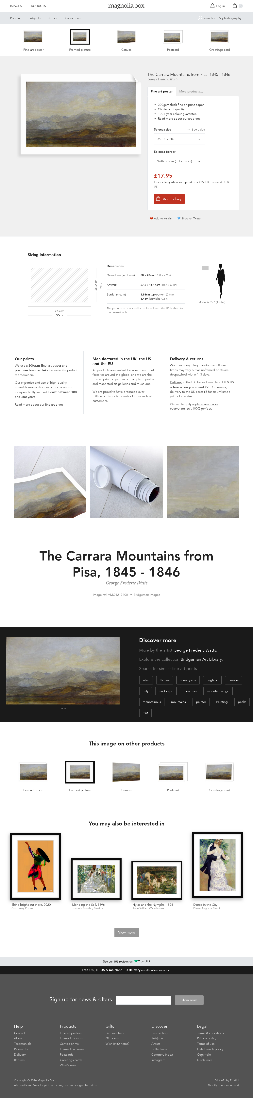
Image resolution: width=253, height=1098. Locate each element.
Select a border (164, 152)
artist (146, 680)
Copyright (204, 1055)
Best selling (159, 1033)
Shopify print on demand (223, 1085)
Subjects (34, 18)
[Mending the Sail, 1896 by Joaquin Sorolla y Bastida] (96, 879)
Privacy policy (206, 1038)
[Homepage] (126, 6)
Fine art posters (70, 1033)
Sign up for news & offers (80, 999)
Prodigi (234, 1080)
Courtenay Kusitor (22, 908)
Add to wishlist (163, 218)
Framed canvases (72, 1049)
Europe (233, 680)
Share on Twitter (191, 218)
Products (37, 6)
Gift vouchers (115, 1033)
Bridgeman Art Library (201, 659)
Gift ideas (112, 1038)
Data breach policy (210, 1049)
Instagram (158, 1060)
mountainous (152, 702)
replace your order (205, 404)
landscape (166, 691)
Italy (145, 691)
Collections (72, 18)
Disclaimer (204, 1060)
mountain (190, 691)
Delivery (176, 382)
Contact (19, 1033)
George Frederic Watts (162, 79)
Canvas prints (69, 1044)
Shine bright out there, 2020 (31, 905)
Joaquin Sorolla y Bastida (87, 908)
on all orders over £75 (126, 970)
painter (201, 702)
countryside (188, 680)
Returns (19, 1060)
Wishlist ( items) (117, 1044)
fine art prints (54, 405)
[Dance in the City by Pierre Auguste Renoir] (217, 866)
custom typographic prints (80, 1085)
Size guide (198, 129)
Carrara (165, 680)
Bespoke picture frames (47, 1085)
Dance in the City (205, 905)
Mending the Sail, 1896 (88, 905)
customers (100, 401)
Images (16, 6)
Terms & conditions (210, 1033)
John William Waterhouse (148, 908)
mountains (178, 702)
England (212, 680)
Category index (162, 1055)
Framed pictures (71, 1038)
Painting (222, 702)
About (18, 1038)
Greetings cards (71, 1060)
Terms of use (206, 1044)
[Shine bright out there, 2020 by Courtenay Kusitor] (35, 866)
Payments (21, 1049)
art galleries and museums (132, 384)
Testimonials (22, 1044)
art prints (194, 119)
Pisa (145, 713)
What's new (68, 1065)
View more (126, 932)
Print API (219, 1080)
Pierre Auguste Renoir (207, 908)
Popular (15, 18)
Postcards (66, 1055)
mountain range (218, 691)
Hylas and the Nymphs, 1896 (153, 905)
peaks (242, 702)
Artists (52, 18)
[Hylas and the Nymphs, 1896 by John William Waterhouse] (156, 880)
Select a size (179, 130)
